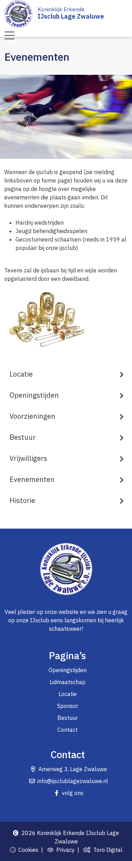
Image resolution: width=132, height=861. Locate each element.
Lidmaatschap (68, 682)
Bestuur (23, 437)
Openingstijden (34, 395)
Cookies (26, 849)
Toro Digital (106, 849)
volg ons (72, 792)
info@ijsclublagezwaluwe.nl (72, 780)
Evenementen (32, 479)
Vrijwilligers (28, 458)
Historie (22, 500)
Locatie (21, 374)
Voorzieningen (32, 416)
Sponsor (67, 705)
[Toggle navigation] (9, 35)
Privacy (64, 849)
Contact (67, 729)
